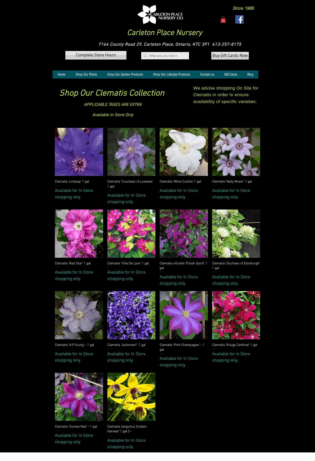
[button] (160, 14)
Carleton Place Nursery (164, 33)
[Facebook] (239, 19)
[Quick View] (79, 152)
